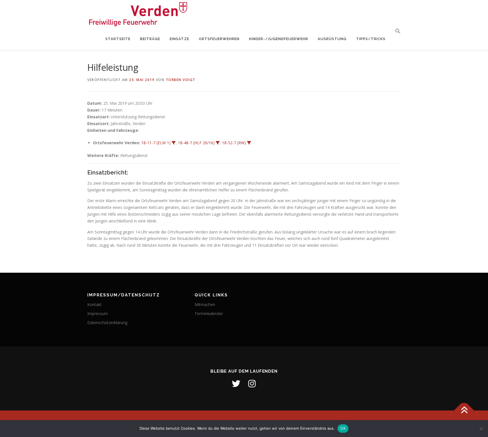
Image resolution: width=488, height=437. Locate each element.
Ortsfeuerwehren (219, 39)
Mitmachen (205, 304)
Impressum (97, 313)
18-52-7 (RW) (234, 142)
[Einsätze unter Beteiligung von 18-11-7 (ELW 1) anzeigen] (174, 143)
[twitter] (236, 383)
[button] (395, 31)
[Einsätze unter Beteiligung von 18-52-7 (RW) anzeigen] (249, 143)
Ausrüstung (332, 39)
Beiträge (150, 39)
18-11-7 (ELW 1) (156, 142)
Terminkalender (209, 313)
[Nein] (481, 428)
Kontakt (94, 304)
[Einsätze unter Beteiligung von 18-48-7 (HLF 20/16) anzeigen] (218, 143)
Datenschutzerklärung (107, 322)
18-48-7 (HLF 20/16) (196, 142)
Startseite (117, 39)
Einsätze (179, 39)
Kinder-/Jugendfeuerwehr (278, 39)
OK (343, 428)
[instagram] (252, 383)
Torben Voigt (180, 79)
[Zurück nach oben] (464, 411)
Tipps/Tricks (370, 39)
